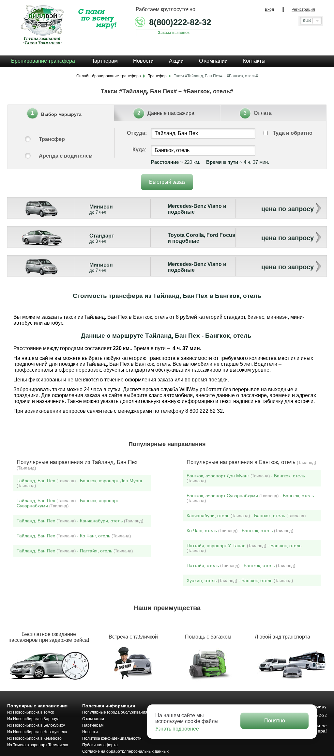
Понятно (274, 720)
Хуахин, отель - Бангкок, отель (240, 580)
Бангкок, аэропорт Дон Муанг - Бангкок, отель (246, 478)
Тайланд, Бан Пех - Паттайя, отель (75, 550)
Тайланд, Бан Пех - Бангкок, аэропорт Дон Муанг (80, 483)
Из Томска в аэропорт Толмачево (37, 745)
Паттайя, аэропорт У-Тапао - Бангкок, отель (244, 548)
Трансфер (52, 139)
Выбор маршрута (61, 114)
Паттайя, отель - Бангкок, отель (241, 565)
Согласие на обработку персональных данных (125, 751)
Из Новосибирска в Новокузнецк (37, 732)
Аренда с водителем (66, 156)
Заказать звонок (174, 32)
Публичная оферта (100, 745)
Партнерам (92, 725)
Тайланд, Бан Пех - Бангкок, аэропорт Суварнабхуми (68, 503)
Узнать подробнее (177, 729)
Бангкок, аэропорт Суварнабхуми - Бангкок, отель (250, 498)
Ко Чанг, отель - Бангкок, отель (240, 530)
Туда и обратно (292, 133)
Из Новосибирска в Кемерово (34, 738)
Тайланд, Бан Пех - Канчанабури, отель (80, 520)
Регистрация (303, 9)
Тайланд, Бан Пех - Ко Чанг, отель (74, 535)
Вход (269, 9)
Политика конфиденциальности (112, 738)
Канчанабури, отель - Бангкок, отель (246, 515)
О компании (93, 719)
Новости (90, 732)
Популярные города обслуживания (114, 712)
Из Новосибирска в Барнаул (33, 719)
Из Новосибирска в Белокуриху (36, 725)
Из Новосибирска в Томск (30, 712)
